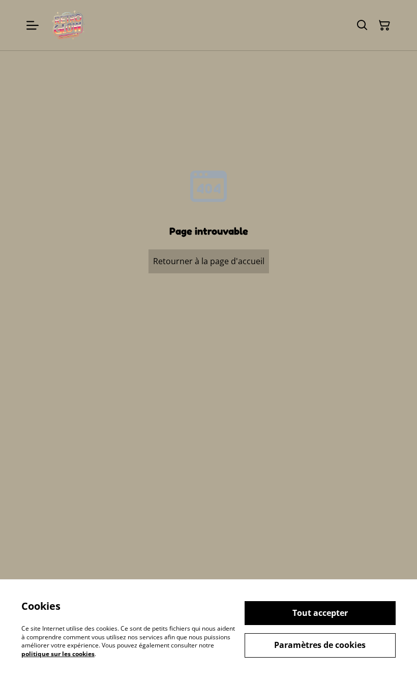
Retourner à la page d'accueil (208, 261)
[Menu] (32, 25)
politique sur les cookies (58, 653)
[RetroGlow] (68, 25)
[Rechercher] (362, 25)
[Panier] (384, 25)
